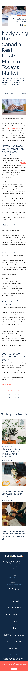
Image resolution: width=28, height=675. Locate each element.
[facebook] (9, 589)
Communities (14, 648)
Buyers (14, 621)
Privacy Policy (14, 655)
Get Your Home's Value (14, 635)
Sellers (14, 628)
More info (21, 665)
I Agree (14, 668)
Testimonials (14, 601)
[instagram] (18, 589)
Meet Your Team (14, 607)
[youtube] (15, 589)
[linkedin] (12, 589)
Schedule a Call (14, 642)
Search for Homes (14, 614)
